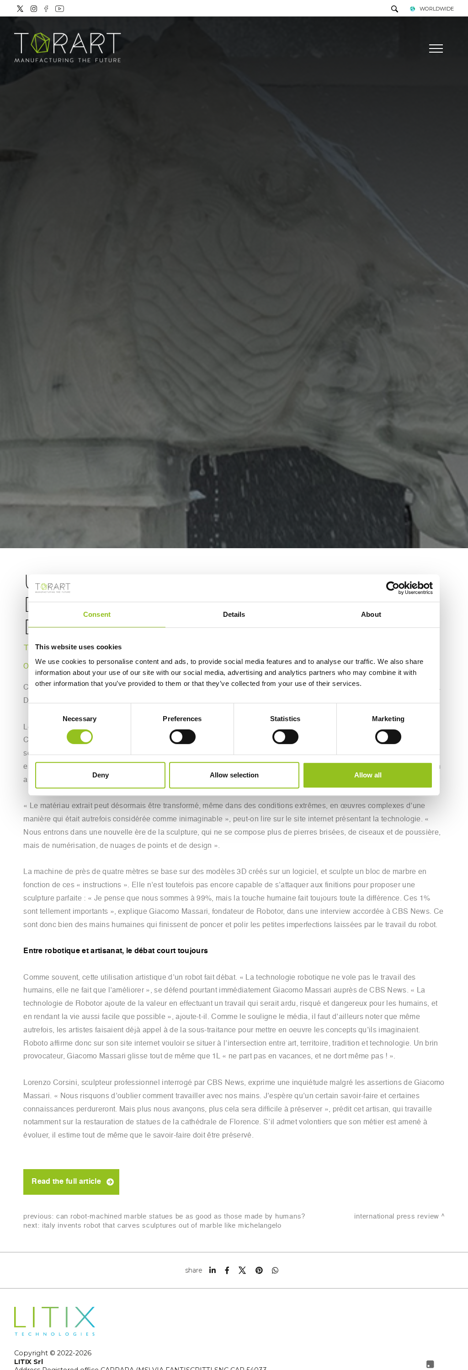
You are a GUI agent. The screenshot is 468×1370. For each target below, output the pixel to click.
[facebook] (227, 1270)
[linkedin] (212, 1270)
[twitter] (242, 1270)
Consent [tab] (97, 614)
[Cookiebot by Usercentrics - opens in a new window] (393, 588)
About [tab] (371, 614)
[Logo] (67, 48)
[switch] (183, 736)
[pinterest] (259, 1270)
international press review (396, 1216)
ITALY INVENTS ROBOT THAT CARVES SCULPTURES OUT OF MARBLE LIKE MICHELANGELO (162, 1225)
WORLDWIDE (437, 8)
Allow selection (234, 775)
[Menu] (435, 48)
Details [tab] (234, 614)
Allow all (368, 775)
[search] (394, 9)
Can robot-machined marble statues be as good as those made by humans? (180, 1216)
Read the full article (66, 1182)
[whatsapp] (275, 1270)
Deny (100, 775)
